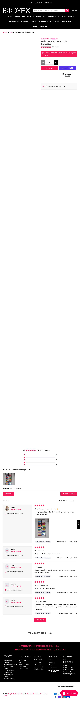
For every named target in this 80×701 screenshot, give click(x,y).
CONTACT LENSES (13, 16)
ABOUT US (48, 3)
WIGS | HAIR (67, 16)
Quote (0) (78, 524)
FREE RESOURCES (40, 26)
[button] (59, 47)
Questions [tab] (17, 489)
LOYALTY (66, 665)
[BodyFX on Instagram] (54, 671)
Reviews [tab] (7, 489)
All (11, 32)
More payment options (67, 75)
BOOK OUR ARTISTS (35, 3)
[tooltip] (43, 542)
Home (5, 32)
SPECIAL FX (52, 16)
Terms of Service (39, 667)
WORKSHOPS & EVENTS (48, 21)
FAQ (20, 662)
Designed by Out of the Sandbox (22, 694)
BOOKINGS (66, 21)
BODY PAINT (14, 21)
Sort (60, 501)
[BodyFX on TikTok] (56, 671)
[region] (9, 479)
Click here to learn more (55, 86)
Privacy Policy (38, 663)
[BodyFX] (16, 10)
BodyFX (10, 694)
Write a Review (70, 494)
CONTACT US (23, 668)
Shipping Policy (38, 669)
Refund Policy (38, 665)
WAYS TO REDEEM (69, 669)
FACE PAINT (27, 16)
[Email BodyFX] (49, 671)
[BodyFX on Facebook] (51, 671)
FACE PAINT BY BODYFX (49, 39)
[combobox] (49, 10)
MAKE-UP (40, 16)
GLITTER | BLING (27, 21)
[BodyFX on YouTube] (58, 671)
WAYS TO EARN (68, 667)
